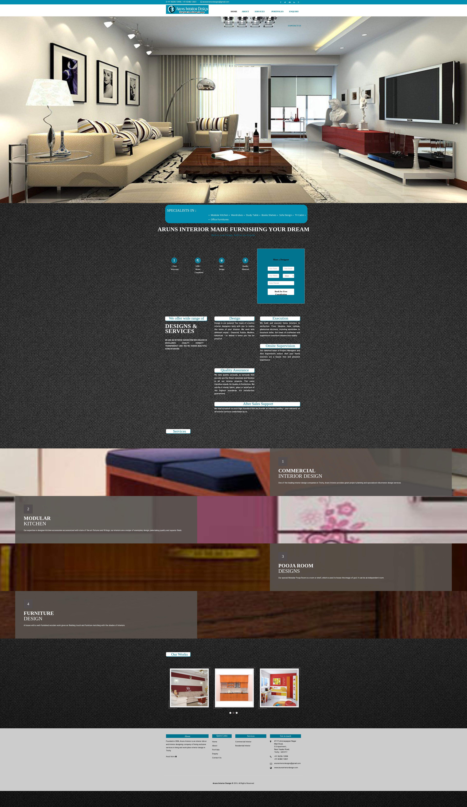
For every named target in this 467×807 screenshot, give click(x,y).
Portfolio (277, 11)
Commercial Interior (243, 742)
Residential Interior (242, 746)
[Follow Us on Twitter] (285, 2)
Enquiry (294, 11)
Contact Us (294, 26)
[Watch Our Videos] (289, 2)
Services (260, 11)
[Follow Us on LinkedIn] (294, 2)
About (245, 11)
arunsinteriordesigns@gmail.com (216, 2)
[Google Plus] (298, 2)
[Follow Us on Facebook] (280, 2)
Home (234, 11)
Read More (170, 756)
